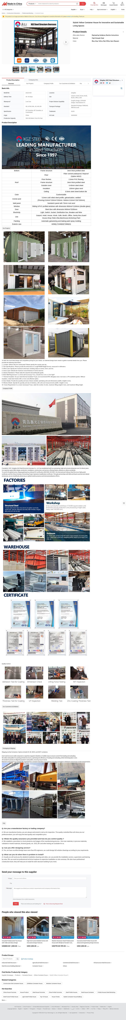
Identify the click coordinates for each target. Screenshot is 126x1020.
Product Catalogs (28, 959)
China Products (27, 1006)
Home (3, 13)
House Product (24, 992)
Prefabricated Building (27, 13)
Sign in (122, 5)
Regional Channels (84, 1006)
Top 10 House (44, 997)
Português (32, 1008)
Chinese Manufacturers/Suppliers (41, 1006)
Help (91, 9)
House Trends (56, 997)
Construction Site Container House (13, 983)
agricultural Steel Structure (40, 963)
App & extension (101, 9)
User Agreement (73, 1012)
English (20, 1008)
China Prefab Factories (55, 992)
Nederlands (66, 1008)
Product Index (94, 1006)
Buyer (81, 9)
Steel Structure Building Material (11, 966)
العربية (72, 1008)
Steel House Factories (39, 992)
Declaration (82, 1012)
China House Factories (9, 992)
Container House (39, 13)
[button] (84, 83)
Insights (110, 1006)
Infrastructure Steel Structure (102, 963)
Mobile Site (103, 1006)
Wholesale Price (66, 1006)
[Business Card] (121, 88)
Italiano (54, 1008)
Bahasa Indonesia (114, 1008)
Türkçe (99, 1008)
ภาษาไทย (93, 1008)
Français (39, 1008)
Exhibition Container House (34, 983)
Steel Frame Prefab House (10, 997)
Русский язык (46, 1008)
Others (65, 966)
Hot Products (17, 1006)
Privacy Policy (90, 1012)
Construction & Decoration (13, 13)
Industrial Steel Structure (9, 963)
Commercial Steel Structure (70, 963)
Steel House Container (87, 992)
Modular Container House (53, 983)
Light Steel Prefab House (29, 997)
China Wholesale (55, 1006)
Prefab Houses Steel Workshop (106, 992)
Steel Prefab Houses (71, 992)
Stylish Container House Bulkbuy (72, 997)
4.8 (101, 83)
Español (26, 1008)
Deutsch (60, 1008)
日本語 (83, 1008)
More (3, 1000)
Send (15, 904)
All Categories (8, 9)
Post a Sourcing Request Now (53, 904)
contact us (69, 16)
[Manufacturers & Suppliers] (12, 4)
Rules (123, 9)
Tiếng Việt (105, 1008)
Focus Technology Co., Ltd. (51, 1012)
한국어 (78, 1008)
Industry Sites (74, 1006)
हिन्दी (88, 1008)
